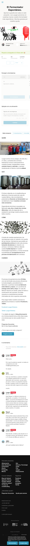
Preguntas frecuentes (8, 493)
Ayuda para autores (21, 493)
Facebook (18, 478)
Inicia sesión (20, 347)
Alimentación (24, 45)
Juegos (18, 470)
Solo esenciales (12, 543)
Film (17, 468)
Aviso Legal (4, 508)
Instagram (18, 483)
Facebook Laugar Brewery (9, 307)
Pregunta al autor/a (7, 334)
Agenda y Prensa (6, 480)
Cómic (17, 466)
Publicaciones (20, 471)
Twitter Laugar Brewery (8, 311)
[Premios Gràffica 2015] (6, 524)
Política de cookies (16, 540)
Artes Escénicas (6, 465)
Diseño (4, 468)
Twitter (17, 480)
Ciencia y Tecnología (22, 465)
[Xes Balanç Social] (15, 524)
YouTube (17, 481)
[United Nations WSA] (24, 524)
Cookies (4, 510)
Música (4, 471)
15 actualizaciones (17, 133)
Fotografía (5, 470)
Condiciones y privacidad (8, 505)
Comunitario (5, 466)
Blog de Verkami (6, 478)
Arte (17, 463)
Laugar (8, 45)
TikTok (17, 485)
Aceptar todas (23, 543)
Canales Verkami (6, 481)
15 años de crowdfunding (6, 485)
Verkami (15, 2)
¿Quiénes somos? (7, 483)
